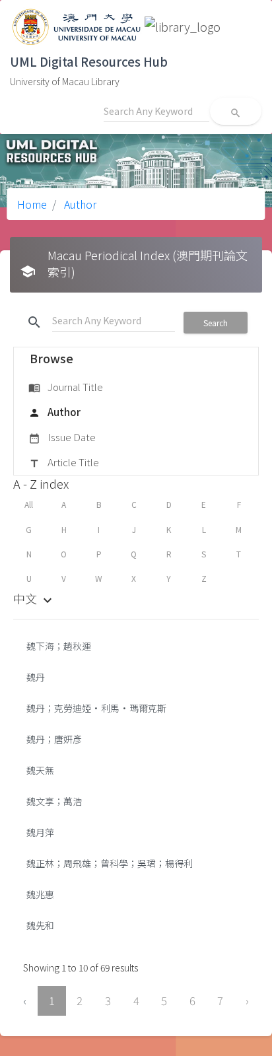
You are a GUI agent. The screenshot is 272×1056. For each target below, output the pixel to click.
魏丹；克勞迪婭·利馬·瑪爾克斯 (96, 708)
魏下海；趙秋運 (58, 645)
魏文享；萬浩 (54, 801)
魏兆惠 (40, 894)
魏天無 (40, 770)
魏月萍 (40, 832)
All (28, 504)
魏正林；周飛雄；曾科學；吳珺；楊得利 (109, 863)
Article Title (63, 462)
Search (215, 322)
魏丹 (35, 677)
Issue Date (62, 436)
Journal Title (65, 386)
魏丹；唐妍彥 (54, 739)
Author (78, 204)
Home (32, 204)
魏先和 (40, 925)
